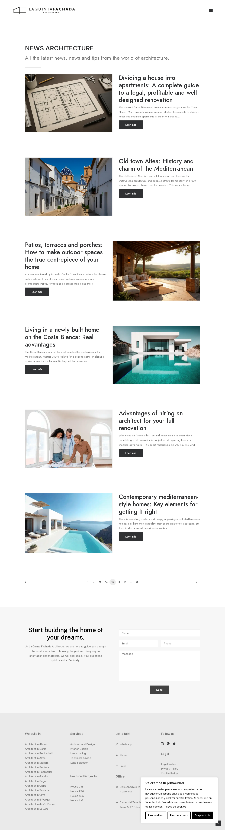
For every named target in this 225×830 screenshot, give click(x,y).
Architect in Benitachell (39, 753)
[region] (179, 800)
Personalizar (155, 815)
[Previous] (29, 583)
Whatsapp (126, 744)
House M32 (77, 796)
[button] (211, 10)
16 (119, 582)
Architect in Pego (35, 781)
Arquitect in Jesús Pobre (40, 804)
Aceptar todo (203, 815)
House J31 (76, 786)
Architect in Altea (35, 758)
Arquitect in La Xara (36, 808)
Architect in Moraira (37, 762)
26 (137, 582)
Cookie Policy (169, 773)
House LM (76, 800)
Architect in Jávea (36, 744)
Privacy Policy (169, 768)
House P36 (77, 791)
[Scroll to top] (218, 823)
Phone (123, 755)
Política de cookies (175, 806)
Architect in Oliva (35, 794)
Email (123, 766)
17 (125, 582)
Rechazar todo (179, 815)
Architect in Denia (35, 748)
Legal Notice (168, 764)
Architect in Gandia (36, 776)
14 (106, 582)
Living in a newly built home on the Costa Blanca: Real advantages (62, 337)
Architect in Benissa (37, 767)
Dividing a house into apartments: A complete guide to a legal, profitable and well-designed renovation (159, 88)
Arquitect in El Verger (37, 799)
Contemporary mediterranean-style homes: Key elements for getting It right (158, 504)
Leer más (130, 124)
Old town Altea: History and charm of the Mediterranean (156, 165)
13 (100, 582)
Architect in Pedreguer (38, 771)
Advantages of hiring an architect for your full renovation (151, 420)
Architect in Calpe (35, 785)
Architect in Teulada (37, 790)
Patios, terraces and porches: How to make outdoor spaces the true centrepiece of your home (64, 255)
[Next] (195, 583)
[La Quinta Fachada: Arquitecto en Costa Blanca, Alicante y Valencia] (43, 10)
